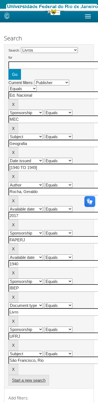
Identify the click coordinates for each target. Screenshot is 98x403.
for (10, 58)
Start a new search (28, 380)
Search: (14, 50)
